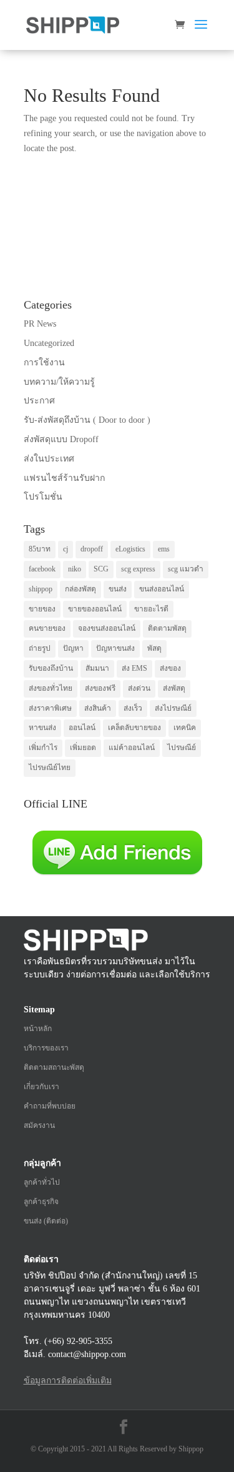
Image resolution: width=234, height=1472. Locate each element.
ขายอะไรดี (151, 609)
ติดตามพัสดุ (167, 628)
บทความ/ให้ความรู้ (59, 382)
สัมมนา (97, 668)
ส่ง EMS (134, 668)
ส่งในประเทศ (49, 458)
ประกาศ (39, 400)
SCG (101, 569)
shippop (40, 589)
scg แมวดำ (185, 569)
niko (74, 569)
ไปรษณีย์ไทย (50, 767)
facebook (42, 569)
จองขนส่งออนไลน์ (106, 628)
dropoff (91, 549)
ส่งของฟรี (100, 688)
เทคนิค (184, 727)
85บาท (40, 549)
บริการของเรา (46, 1048)
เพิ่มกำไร (43, 747)
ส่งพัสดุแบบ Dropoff (61, 439)
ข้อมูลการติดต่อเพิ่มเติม (68, 1380)
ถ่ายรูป (40, 648)
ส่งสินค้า (97, 708)
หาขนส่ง (42, 727)
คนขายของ (47, 628)
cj (65, 549)
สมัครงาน (39, 1125)
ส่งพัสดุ (174, 688)
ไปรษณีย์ (181, 747)
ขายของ (42, 609)
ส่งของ (170, 668)
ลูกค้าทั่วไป (42, 1182)
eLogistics (130, 549)
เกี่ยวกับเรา (41, 1086)
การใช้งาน (44, 362)
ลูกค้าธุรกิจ (41, 1201)
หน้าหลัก (38, 1028)
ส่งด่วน (139, 688)
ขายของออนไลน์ (95, 609)
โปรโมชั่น (43, 496)
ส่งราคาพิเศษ (50, 708)
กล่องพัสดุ (80, 589)
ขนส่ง (118, 589)
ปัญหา (73, 648)
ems (164, 549)
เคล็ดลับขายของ (134, 727)
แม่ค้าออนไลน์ (132, 747)
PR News (40, 323)
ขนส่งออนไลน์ (161, 589)
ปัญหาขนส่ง (115, 648)
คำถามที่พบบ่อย (50, 1106)
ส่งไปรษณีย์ (173, 708)
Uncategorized (49, 343)
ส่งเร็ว (133, 708)
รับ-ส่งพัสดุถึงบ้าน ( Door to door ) (87, 420)
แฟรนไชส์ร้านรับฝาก (64, 478)
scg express (138, 569)
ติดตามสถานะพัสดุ (54, 1067)
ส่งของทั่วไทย (50, 688)
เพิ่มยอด (83, 747)
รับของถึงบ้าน (51, 668)
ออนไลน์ (82, 727)
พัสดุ (154, 648)
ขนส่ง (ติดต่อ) (46, 1221)
